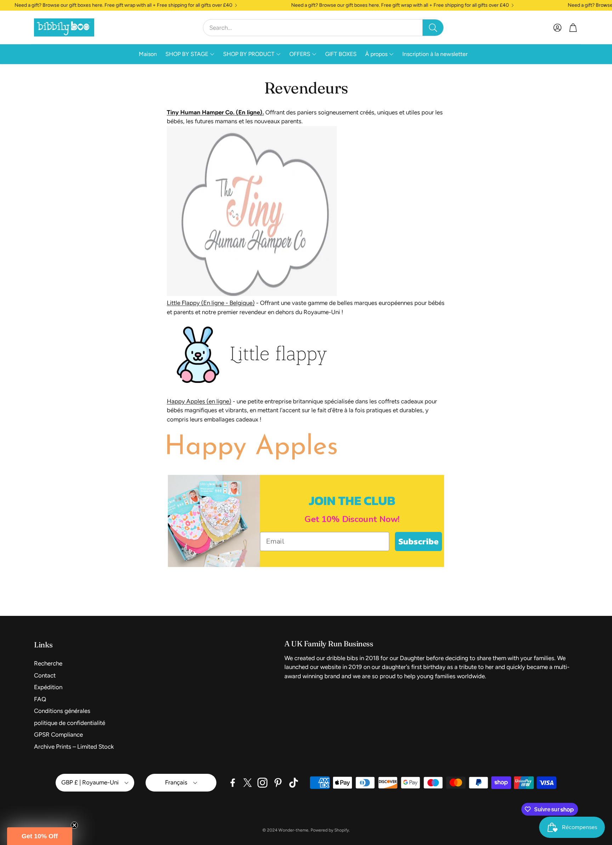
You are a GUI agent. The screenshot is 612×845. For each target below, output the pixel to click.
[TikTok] (294, 783)
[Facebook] (233, 783)
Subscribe (418, 541)
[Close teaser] (74, 825)
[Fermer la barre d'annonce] (605, 5)
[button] (323, 27)
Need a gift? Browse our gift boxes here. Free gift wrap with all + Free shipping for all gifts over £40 (123, 5)
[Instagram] (262, 783)
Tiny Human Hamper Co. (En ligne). (215, 112)
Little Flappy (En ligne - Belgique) (211, 302)
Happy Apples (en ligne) (199, 401)
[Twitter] (247, 782)
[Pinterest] (278, 783)
